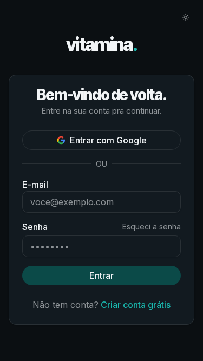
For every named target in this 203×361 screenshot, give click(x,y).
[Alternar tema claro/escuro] (185, 17)
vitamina (101, 44)
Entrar (101, 275)
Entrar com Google (108, 140)
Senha (35, 226)
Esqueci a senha (151, 226)
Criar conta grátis (136, 304)
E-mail (35, 184)
